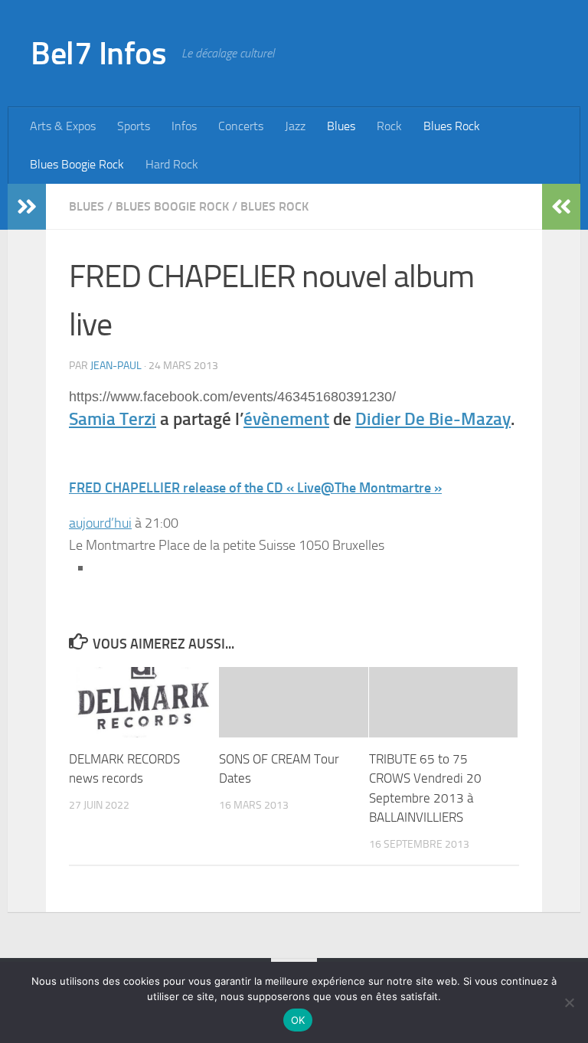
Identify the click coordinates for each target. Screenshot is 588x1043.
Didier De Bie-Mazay (433, 419)
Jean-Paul (116, 365)
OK (298, 1020)
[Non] (569, 1002)
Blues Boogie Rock (77, 164)
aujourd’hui (100, 523)
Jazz (295, 126)
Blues (341, 126)
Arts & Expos (63, 126)
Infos (184, 126)
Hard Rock (171, 164)
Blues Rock (451, 126)
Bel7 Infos (98, 53)
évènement (286, 419)
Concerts (240, 126)
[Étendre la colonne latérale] (27, 207)
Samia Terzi (112, 419)
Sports (133, 126)
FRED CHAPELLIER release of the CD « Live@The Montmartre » (255, 487)
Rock (389, 126)
